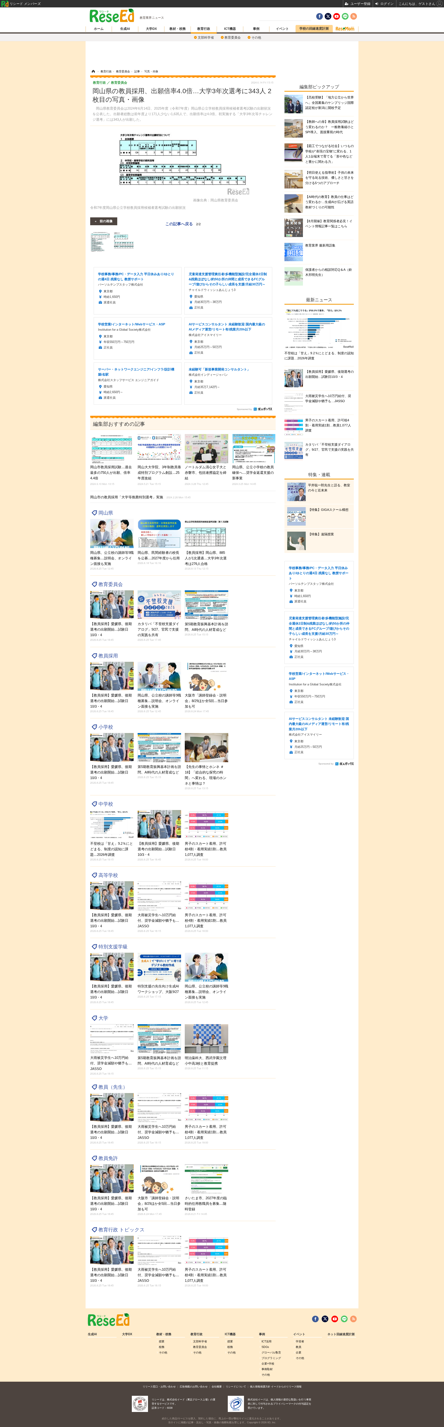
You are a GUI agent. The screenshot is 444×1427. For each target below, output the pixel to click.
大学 (103, 1018)
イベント (282, 29)
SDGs (265, 1347)
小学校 (106, 727)
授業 (161, 1341)
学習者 (300, 1341)
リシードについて (236, 1386)
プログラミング (271, 1358)
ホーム (99, 29)
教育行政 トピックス (122, 1229)
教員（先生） (113, 1087)
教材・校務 (178, 29)
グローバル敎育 (271, 1352)
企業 (298, 1352)
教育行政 (203, 29)
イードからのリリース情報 (286, 1386)
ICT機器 (230, 29)
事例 (256, 29)
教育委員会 (233, 37)
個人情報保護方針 (260, 1386)
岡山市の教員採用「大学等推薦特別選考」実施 (140, 497)
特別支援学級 (113, 946)
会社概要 (217, 1386)
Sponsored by (244, 409)
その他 (256, 37)
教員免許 (108, 1158)
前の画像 (106, 220)
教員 (298, 1347)
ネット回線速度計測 (341, 1334)
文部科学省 (206, 37)
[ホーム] (93, 71)
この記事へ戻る (183, 223)
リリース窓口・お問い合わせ (159, 1386)
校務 (161, 1347)
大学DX (151, 29)
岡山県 (106, 512)
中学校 (106, 804)
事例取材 (267, 1369)
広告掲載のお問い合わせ (194, 1386)
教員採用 (108, 655)
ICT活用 (266, 1341)
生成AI (125, 29)
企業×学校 (268, 1363)
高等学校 (108, 875)
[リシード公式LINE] (344, 1319)
